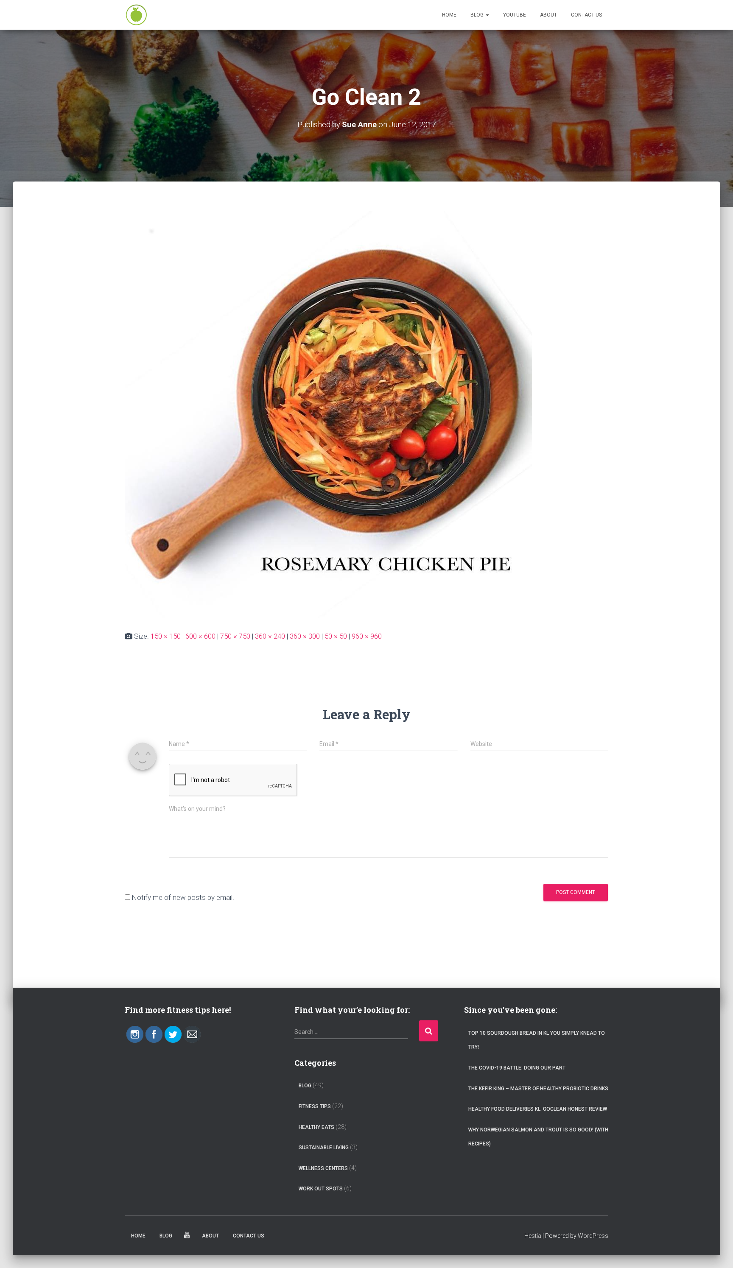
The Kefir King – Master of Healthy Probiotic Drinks (538, 1089)
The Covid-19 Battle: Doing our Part (516, 1068)
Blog (477, 15)
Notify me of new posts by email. (183, 897)
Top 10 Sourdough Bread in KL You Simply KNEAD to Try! (536, 1040)
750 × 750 (235, 636)
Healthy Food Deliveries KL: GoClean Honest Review (537, 1109)
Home (449, 15)
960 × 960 (367, 636)
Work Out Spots (321, 1189)
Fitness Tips (315, 1106)
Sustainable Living (324, 1148)
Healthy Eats (316, 1127)
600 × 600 (200, 636)
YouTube (514, 15)
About (548, 15)
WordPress (593, 1235)
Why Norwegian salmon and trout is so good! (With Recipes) (538, 1137)
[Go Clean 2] (328, 414)
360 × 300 (305, 636)
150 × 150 (166, 636)
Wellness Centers (323, 1168)
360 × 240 (270, 636)
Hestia (532, 1235)
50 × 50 (336, 636)
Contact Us (586, 15)
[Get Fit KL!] (136, 14)
